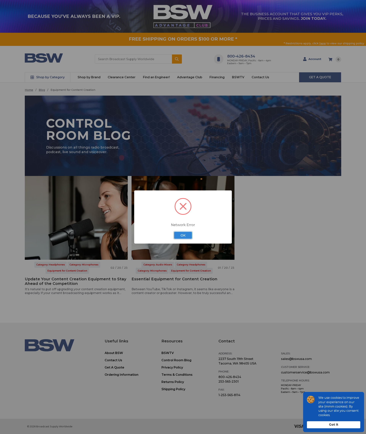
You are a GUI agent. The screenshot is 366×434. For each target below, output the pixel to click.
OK (183, 235)
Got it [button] (333, 424)
